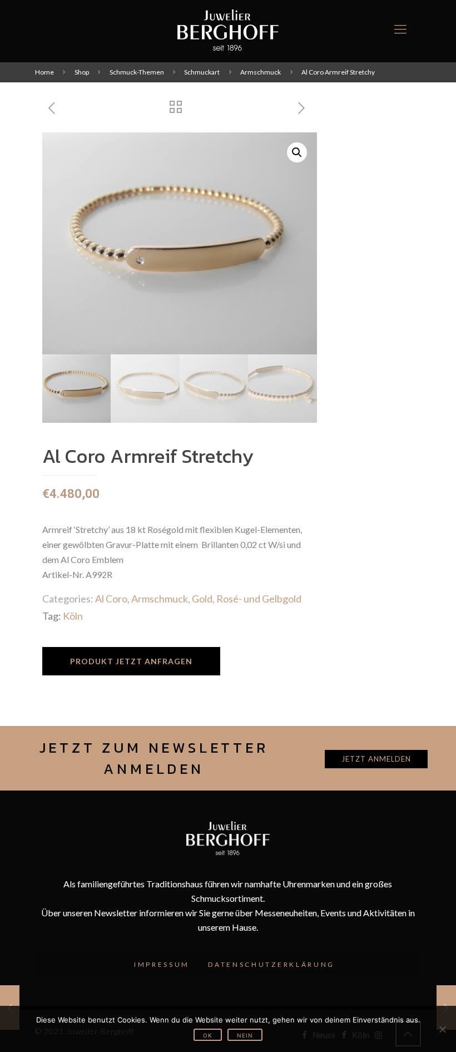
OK (207, 1035)
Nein (245, 1035)
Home (44, 72)
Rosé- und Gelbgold (258, 598)
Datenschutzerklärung (271, 964)
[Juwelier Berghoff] (228, 29)
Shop (82, 72)
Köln (73, 616)
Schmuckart (202, 72)
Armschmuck (260, 72)
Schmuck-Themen (137, 72)
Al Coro (111, 598)
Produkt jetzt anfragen (131, 661)
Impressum (162, 964)
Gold (202, 598)
